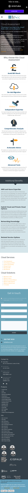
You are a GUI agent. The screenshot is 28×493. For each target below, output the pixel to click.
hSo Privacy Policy (6, 431)
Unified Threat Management (8, 412)
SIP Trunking (5, 409)
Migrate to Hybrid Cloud (9, 283)
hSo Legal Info (5, 427)
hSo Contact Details (6, 440)
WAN (3, 391)
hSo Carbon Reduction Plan (7, 436)
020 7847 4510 (6, 379)
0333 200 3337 (6, 372)
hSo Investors (5, 426)
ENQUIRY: (3, 319)
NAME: (3, 302)
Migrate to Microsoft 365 (9, 281)
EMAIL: (3, 308)
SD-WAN (4, 392)
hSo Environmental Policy (7, 432)
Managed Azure (7, 266)
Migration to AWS (8, 276)
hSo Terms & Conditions (7, 429)
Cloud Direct (4, 396)
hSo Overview (5, 418)
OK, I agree (3, 490)
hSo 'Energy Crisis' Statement (8, 434)
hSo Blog (4, 419)
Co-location (6, 284)
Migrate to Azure (7, 278)
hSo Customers (5, 421)
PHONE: (3, 314)
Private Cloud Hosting (9, 264)
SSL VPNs (4, 410)
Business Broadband (6, 394)
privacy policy (6, 300)
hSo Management (5, 422)
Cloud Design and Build (9, 262)
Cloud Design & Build (6, 399)
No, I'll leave (11, 490)
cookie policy (7, 488)
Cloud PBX (4, 407)
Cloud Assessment (8, 261)
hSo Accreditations (6, 437)
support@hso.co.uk (7, 374)
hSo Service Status (6, 439)
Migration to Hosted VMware (10, 280)
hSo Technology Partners (7, 424)
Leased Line (4, 389)
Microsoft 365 (7, 269)
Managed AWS (7, 267)
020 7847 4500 (6, 368)
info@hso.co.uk (8, 342)
